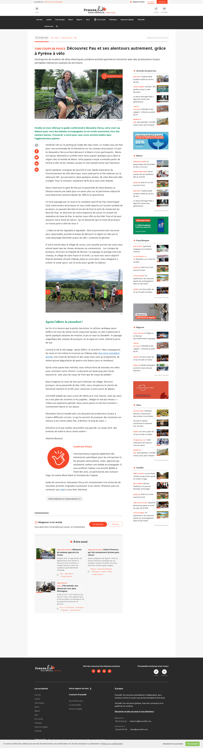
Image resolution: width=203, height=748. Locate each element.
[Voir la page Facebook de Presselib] (93, 671)
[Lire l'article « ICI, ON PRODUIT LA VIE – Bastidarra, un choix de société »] (162, 258)
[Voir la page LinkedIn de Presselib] (104, 671)
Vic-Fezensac (69, 607)
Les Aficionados (75, 705)
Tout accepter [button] (192, 744)
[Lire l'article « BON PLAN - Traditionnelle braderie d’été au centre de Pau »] (162, 78)
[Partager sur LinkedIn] (37, 163)
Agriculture (69, 574)
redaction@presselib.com (140, 721)
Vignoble (64, 610)
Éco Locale (101, 20)
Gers (88, 20)
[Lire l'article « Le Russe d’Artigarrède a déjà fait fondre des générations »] (162, 98)
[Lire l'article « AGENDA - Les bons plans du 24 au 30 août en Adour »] (162, 290)
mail (62, 489)
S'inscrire (115, 524)
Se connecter (98, 524)
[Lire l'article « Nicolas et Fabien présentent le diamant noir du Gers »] (162, 423)
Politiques (113, 20)
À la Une (39, 20)
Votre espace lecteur (79, 688)
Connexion (162, 2)
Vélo (75, 38)
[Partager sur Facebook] (37, 151)
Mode (110, 572)
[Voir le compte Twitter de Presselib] (99, 671)
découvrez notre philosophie (53, 2)
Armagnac (80, 607)
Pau (52, 38)
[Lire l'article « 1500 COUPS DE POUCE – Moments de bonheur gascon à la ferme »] (45, 553)
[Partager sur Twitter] (37, 157)
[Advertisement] (150, 566)
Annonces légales (127, 20)
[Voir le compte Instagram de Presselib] (109, 671)
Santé (104, 572)
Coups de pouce (66, 38)
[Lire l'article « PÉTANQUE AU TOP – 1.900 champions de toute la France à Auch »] (162, 442)
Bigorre (79, 20)
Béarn (70, 20)
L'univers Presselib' (78, 694)
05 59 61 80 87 (121, 729)
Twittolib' (141, 20)
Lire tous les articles (161, 211)
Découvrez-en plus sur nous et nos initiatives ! (134, 711)
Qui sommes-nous (76, 701)
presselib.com (39, 2)
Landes (49, 20)
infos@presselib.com (139, 729)
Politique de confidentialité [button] (112, 744)
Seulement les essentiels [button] (173, 744)
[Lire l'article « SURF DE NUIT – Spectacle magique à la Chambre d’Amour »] (162, 248)
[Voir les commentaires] (37, 145)
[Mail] (37, 170)
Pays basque (60, 20)
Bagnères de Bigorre (105, 569)
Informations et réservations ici (64, 498)
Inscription (151, 2)
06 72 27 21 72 (121, 721)
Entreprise (96, 572)
